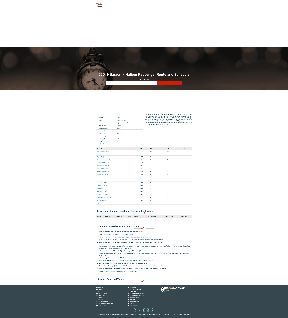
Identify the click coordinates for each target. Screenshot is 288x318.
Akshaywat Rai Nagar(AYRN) (104, 197)
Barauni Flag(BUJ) (101, 154)
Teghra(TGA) (100, 157)
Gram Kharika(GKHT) (102, 191)
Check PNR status (134, 297)
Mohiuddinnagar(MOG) (103, 171)
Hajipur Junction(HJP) (103, 203)
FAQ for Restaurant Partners (105, 303)
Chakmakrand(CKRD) (102, 200)
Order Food (132, 287)
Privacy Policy (166, 314)
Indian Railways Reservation (136, 293)
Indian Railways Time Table (136, 295)
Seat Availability (118, 83)
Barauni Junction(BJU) (103, 151)
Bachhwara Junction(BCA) (104, 159)
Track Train (132, 291)
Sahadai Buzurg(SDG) (102, 185)
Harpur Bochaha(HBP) (103, 168)
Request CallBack (102, 305)
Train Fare (132, 303)
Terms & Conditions (177, 314)
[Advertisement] (45, 10)
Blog (99, 291)
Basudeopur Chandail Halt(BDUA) (105, 180)
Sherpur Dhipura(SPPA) (103, 162)
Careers (100, 289)
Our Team (132, 299)
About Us (100, 287)
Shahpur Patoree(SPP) (103, 177)
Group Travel (101, 295)
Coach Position (133, 305)
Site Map (100, 299)
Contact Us (101, 297)
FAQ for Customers (103, 301)
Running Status (144, 83)
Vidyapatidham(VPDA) (103, 165)
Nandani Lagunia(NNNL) (103, 174)
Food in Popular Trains (135, 289)
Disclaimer (187, 314)
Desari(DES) (100, 188)
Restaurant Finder (134, 301)
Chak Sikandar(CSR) (102, 194)
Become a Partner (102, 293)
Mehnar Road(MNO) (102, 183)
